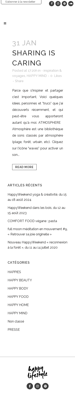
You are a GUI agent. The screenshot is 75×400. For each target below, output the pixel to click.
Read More (24, 167)
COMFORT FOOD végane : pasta (32, 221)
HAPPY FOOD (18, 297)
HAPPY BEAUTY (20, 280)
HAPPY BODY (18, 288)
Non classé (16, 321)
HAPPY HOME (18, 305)
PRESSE (14, 330)
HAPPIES (14, 272)
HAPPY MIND (37, 76)
